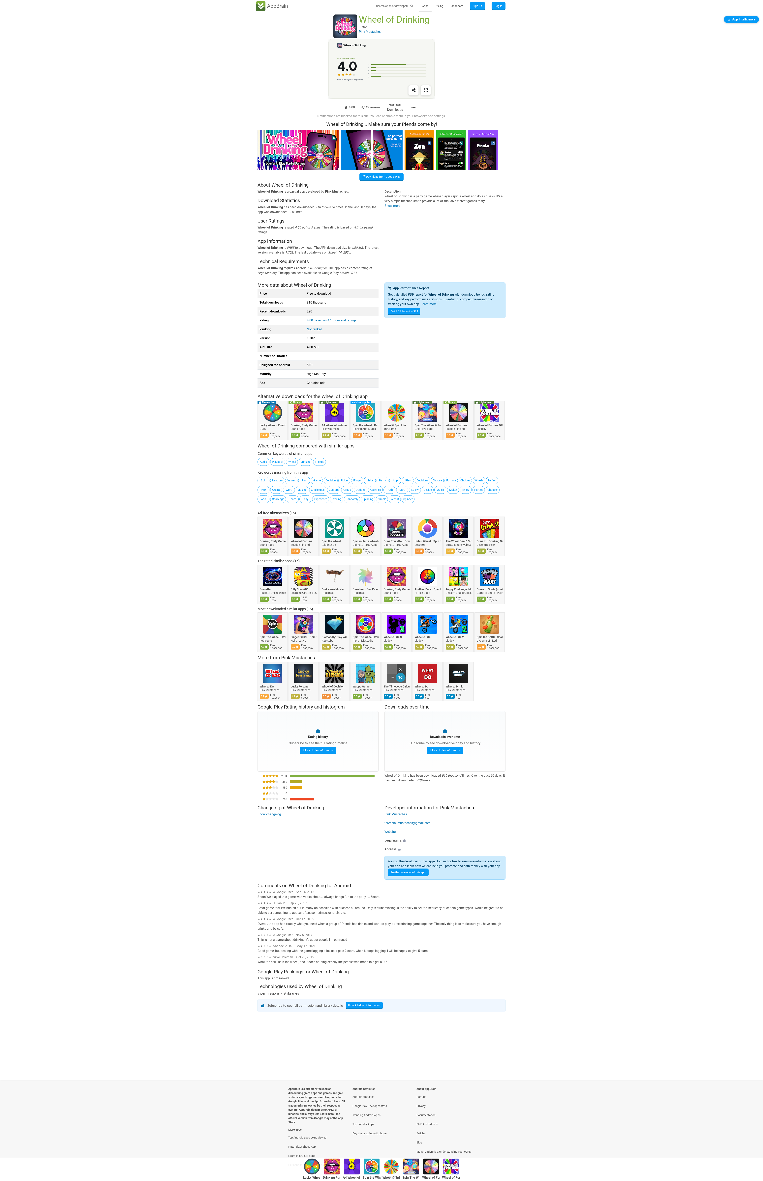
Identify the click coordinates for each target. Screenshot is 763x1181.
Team (292, 499)
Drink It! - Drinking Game (490, 541)
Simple (382, 499)
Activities (375, 489)
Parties (478, 489)
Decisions (422, 480)
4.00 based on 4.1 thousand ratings (331, 320)
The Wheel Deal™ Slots (459, 541)
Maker (453, 489)
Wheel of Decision (333, 686)
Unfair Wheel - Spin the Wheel (428, 541)
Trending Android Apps (366, 1115)
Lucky (415, 489)
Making (302, 489)
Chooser (492, 489)
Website (390, 832)
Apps (425, 6)
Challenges (317, 489)
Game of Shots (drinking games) (490, 589)
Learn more (429, 304)
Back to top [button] (753, 1145)
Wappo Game (361, 686)
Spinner (408, 499)
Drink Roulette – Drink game (397, 541)
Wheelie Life (423, 637)
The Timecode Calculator (397, 686)
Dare (402, 489)
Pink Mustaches (298, 657)
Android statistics (363, 1096)
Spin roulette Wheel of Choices (366, 541)
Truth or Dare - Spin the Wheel (428, 589)
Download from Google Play (382, 176)
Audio (263, 461)
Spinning (368, 499)
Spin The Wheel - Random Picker (273, 637)
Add (263, 499)
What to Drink (454, 686)
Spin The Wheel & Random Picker (428, 425)
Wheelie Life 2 (455, 637)
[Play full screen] (426, 90)
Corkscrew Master (333, 589)
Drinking (305, 461)
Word (289, 489)
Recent (394, 499)
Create (276, 489)
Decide (428, 489)
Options (360, 489)
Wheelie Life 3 (393, 637)
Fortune (451, 480)
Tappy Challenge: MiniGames (459, 589)
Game (317, 480)
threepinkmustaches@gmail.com (407, 823)
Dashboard (456, 6)
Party (382, 480)
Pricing (439, 6)
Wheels (478, 480)
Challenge (278, 499)
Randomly (352, 499)
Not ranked (314, 329)
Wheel (292, 461)
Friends (319, 461)
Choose (437, 480)
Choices (465, 480)
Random (277, 480)
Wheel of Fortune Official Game (490, 425)
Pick (263, 489)
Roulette (265, 589)
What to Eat (267, 686)
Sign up (477, 6)
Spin (263, 480)
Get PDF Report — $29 (404, 311)
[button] (444, 840)
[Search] (412, 6)
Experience (320, 499)
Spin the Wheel (331, 541)
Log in (498, 6)
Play (408, 480)
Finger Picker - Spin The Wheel (304, 637)
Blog (419, 1142)
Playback (277, 461)
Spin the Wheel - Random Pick (366, 425)
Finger (357, 480)
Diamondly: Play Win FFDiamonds (335, 637)
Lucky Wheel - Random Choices (273, 425)
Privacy (421, 1106)
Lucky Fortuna (300, 686)
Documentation (426, 1115)
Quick (440, 489)
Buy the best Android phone (369, 1133)
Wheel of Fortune (456, 425)
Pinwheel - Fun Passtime (366, 589)
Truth (389, 489)
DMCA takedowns (427, 1124)
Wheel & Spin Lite (395, 425)
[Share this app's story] (413, 90)
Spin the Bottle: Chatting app (490, 637)
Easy (305, 499)
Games (291, 480)
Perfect (492, 480)
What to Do (421, 686)
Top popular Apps (363, 1124)
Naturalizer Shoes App (302, 1146)
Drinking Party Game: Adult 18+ (304, 425)
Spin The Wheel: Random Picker (366, 637)
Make (369, 480)
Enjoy (465, 489)
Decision (330, 480)
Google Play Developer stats (369, 1106)
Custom (334, 489)
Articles (421, 1133)
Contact (421, 1096)
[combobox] (392, 6)
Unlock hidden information (318, 750)
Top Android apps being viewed (307, 1137)
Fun (304, 480)
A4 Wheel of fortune (334, 425)
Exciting (336, 499)
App (395, 480)
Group (347, 489)
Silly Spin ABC (300, 589)
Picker (344, 480)
